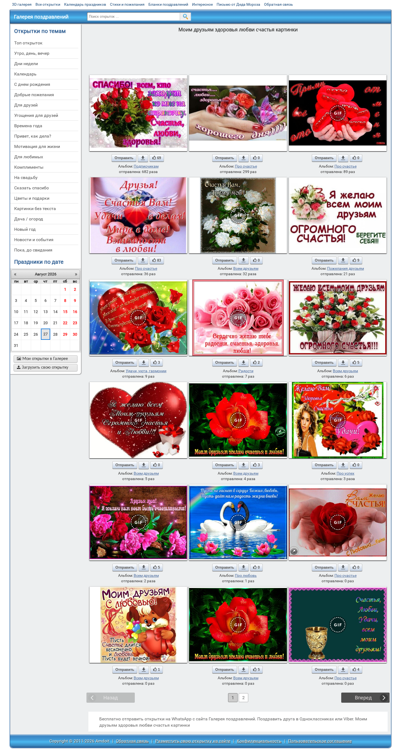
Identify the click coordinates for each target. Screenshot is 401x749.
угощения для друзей (36, 115)
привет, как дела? (32, 136)
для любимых (28, 156)
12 (36, 312)
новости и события (33, 239)
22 (65, 323)
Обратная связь (278, 4)
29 (65, 334)
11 (26, 312)
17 (16, 323)
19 (36, 323)
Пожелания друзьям (345, 268)
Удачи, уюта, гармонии (146, 371)
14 (55, 312)
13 (45, 312)
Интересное (202, 4)
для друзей (26, 105)
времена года (28, 125)
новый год (25, 229)
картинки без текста (35, 208)
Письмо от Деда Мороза (238, 4)
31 (16, 345)
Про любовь (246, 575)
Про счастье (246, 166)
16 (75, 312)
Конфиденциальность (259, 741)
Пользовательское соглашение (320, 741)
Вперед (363, 698)
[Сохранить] (143, 158)
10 (16, 312)
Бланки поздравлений (168, 4)
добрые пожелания (34, 94)
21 (55, 323)
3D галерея (22, 4)
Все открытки (47, 4)
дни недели (26, 63)
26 (36, 334)
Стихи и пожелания (127, 4)
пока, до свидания (33, 250)
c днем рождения (32, 84)
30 (75, 334)
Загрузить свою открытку (42, 367)
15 (65, 312)
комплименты (28, 167)
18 (26, 323)
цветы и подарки (31, 198)
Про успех (345, 473)
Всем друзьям (245, 268)
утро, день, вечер (31, 53)
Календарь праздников (85, 4)
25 (26, 334)
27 (45, 334)
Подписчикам (146, 166)
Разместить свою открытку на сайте (192, 741)
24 (16, 334)
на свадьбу (26, 177)
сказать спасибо (31, 187)
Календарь (25, 74)
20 (45, 323)
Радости (245, 371)
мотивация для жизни (37, 146)
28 (55, 334)
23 (75, 323)
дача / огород (28, 219)
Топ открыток (28, 43)
